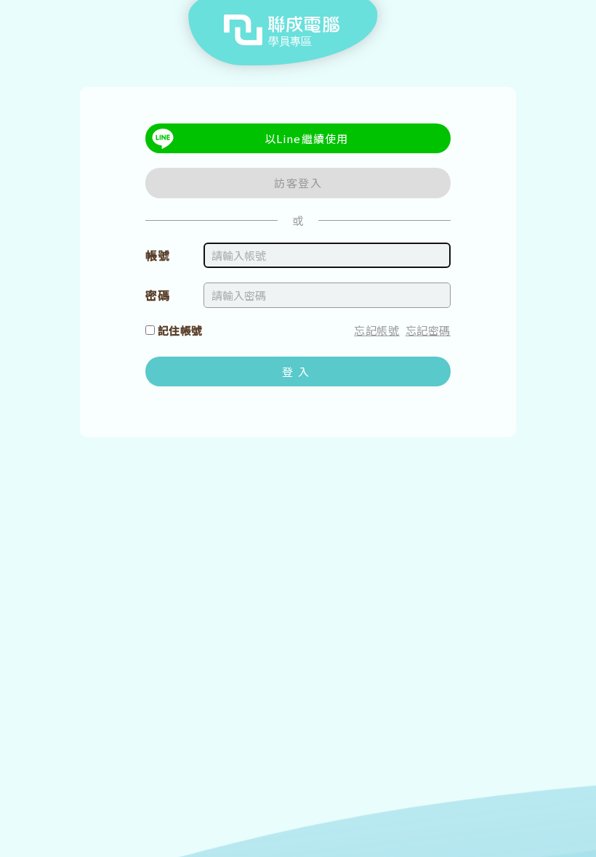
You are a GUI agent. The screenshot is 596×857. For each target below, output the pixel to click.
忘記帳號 (376, 330)
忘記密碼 (428, 330)
